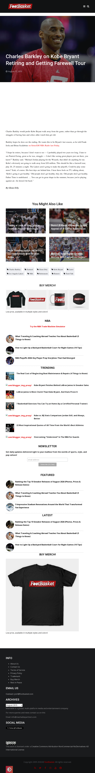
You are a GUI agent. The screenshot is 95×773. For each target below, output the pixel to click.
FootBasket (49, 762)
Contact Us (15, 667)
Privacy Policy (16, 673)
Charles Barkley (15, 269)
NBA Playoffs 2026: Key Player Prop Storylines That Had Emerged (45, 358)
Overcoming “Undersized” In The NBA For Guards (56, 437)
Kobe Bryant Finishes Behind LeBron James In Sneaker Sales (61, 385)
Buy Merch (15, 679)
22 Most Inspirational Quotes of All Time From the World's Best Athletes (50, 425)
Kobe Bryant (58, 269)
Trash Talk (69, 273)
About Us (14, 663)
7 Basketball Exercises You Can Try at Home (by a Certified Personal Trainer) (51, 403)
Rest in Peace (16, 682)
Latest (71, 269)
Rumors (57, 273)
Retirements (43, 273)
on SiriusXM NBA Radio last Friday (44, 145)
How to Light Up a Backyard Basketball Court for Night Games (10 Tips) (48, 347)
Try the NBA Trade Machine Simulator (47, 326)
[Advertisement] (47, 99)
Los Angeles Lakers (16, 273)
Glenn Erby (43, 269)
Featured (30, 269)
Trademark (15, 676)
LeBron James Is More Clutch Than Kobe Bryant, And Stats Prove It (47, 392)
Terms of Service (17, 670)
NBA (31, 273)
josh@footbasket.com (23, 694)
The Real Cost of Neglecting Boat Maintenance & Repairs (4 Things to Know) (52, 373)
